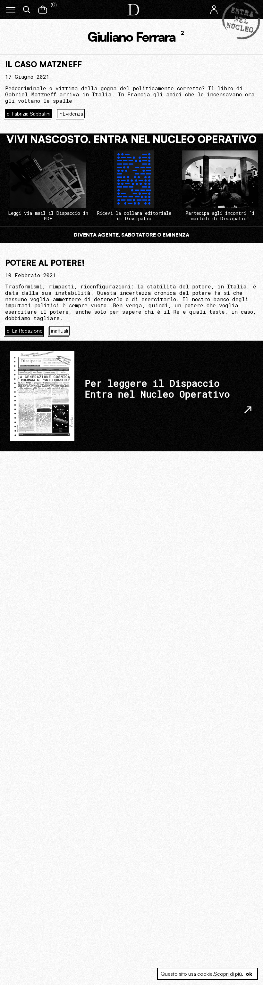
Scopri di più (228, 974)
